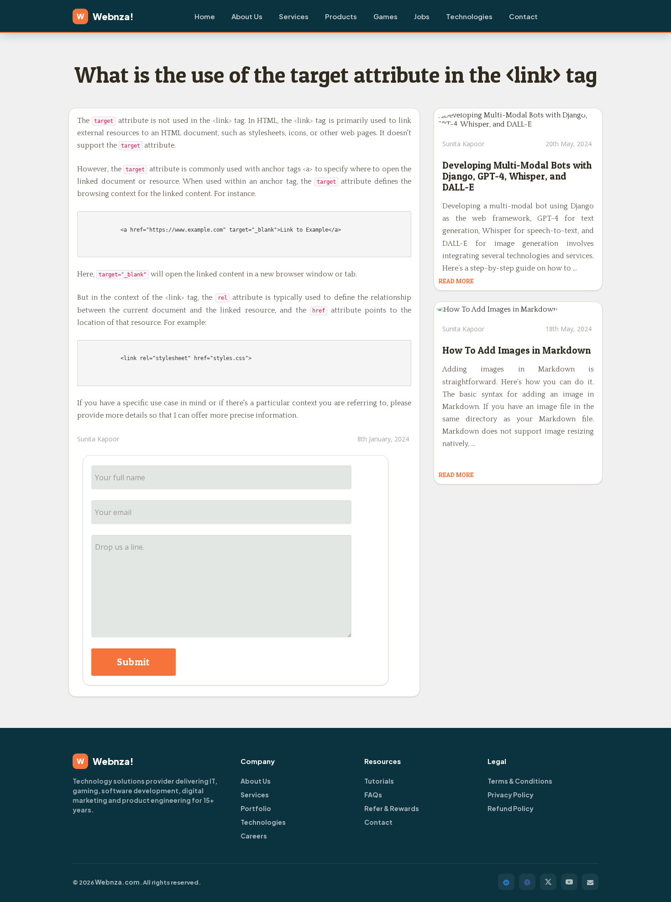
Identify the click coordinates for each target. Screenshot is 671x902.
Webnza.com (117, 882)
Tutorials (379, 781)
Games (385, 16)
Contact (523, 16)
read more (456, 281)
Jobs (422, 16)
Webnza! (105, 16)
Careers (254, 836)
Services (294, 16)
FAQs (373, 795)
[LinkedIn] (506, 882)
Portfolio (256, 808)
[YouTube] (569, 882)
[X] (548, 882)
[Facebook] (527, 882)
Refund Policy (511, 808)
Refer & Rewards (391, 808)
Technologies (469, 16)
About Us (246, 16)
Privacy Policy (511, 795)
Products (341, 16)
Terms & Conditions (520, 781)
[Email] (590, 882)
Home (204, 16)
